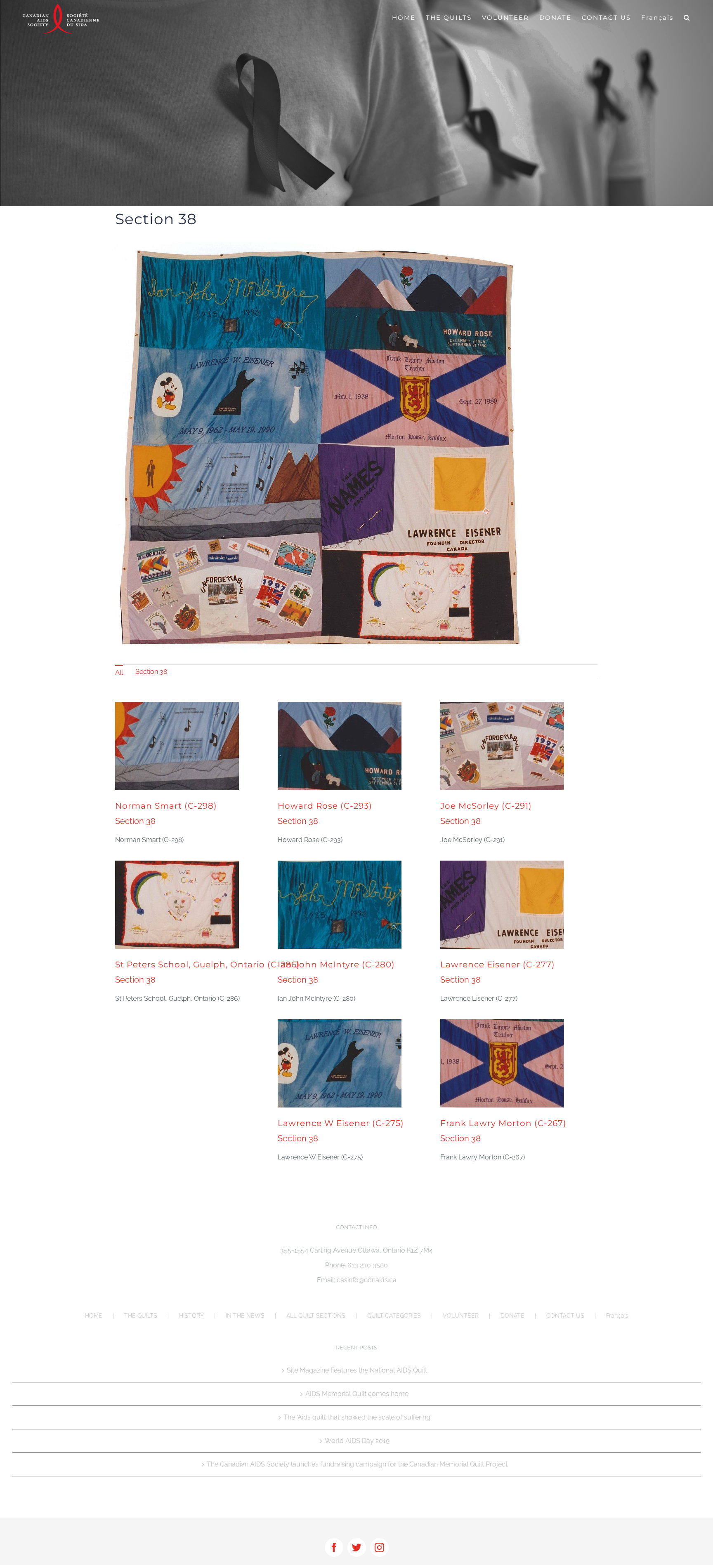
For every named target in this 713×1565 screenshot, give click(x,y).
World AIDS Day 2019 (357, 1441)
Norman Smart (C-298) (166, 806)
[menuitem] (119, 672)
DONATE (512, 1315)
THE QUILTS (140, 1315)
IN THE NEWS (245, 1315)
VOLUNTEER (461, 1315)
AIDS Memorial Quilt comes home (356, 1394)
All (119, 672)
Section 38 (151, 672)
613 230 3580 (367, 1265)
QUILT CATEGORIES (394, 1315)
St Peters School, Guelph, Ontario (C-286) (207, 964)
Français (617, 1315)
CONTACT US (565, 1315)
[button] (687, 17)
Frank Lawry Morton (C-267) (503, 1123)
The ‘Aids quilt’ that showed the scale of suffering (356, 1417)
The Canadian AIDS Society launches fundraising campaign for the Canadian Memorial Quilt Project (357, 1464)
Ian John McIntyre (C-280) (336, 964)
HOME (93, 1315)
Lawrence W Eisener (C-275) (341, 1123)
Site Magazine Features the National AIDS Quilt (357, 1370)
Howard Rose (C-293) (325, 806)
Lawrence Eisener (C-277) (497, 964)
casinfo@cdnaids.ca (367, 1280)
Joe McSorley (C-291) (486, 806)
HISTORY (191, 1315)
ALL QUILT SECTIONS (315, 1315)
